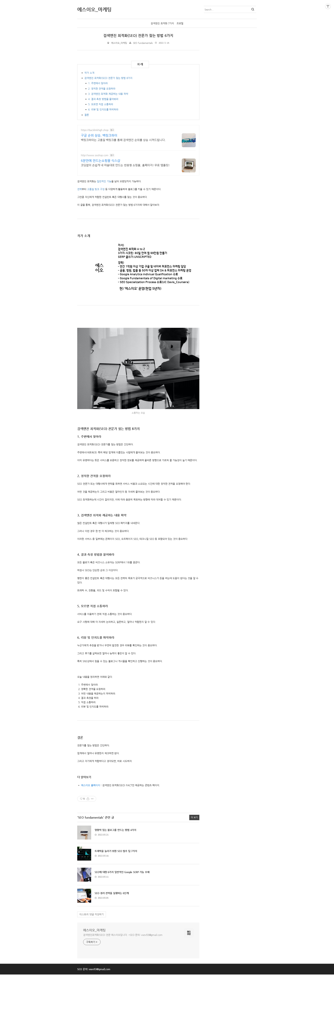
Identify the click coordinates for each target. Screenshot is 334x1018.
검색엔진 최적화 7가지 (162, 23)
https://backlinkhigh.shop (94, 130)
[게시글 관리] (92, 798)
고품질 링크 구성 (96, 189)
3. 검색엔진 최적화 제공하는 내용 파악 (108, 93)
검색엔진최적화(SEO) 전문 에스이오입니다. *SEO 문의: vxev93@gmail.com (122, 934)
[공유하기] (88, 798)
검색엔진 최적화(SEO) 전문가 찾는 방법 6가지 (138, 36)
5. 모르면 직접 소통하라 (100, 104)
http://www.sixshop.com (94, 155)
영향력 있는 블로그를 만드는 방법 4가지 (115, 830)
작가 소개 (89, 72)
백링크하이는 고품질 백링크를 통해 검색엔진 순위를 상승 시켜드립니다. (123, 140)
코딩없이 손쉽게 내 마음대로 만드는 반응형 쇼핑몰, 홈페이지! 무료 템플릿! (125, 165)
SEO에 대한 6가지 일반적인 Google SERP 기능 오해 (122, 872)
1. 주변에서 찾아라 (98, 83)
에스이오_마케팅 (94, 930)
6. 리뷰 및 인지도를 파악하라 (103, 109)
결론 (86, 114)
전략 (79, 189)
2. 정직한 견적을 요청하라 (101, 88)
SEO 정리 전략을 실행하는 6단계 (112, 893)
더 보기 (194, 817)
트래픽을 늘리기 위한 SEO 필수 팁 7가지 (116, 851)
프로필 (180, 23)
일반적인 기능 (104, 181)
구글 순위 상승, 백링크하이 (99, 135)
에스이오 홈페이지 (90, 785)
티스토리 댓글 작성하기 (91, 914)
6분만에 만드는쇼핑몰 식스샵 (100, 160)
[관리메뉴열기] (328, 6)
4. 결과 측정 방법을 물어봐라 (103, 99)
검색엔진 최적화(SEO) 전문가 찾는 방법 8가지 (108, 78)
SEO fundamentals (143, 43)
